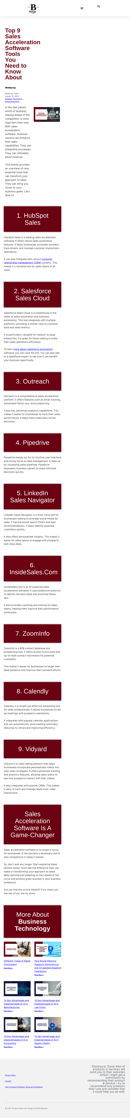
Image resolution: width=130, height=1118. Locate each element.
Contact (8, 1081)
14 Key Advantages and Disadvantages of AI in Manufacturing (16, 1004)
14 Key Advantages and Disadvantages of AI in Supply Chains (47, 1040)
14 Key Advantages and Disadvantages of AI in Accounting (16, 1040)
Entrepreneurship (12, 101)
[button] (82, 8)
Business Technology (13, 99)
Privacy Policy (10, 1075)
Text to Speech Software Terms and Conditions (24, 1087)
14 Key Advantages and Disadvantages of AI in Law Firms (47, 1004)
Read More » (8, 968)
